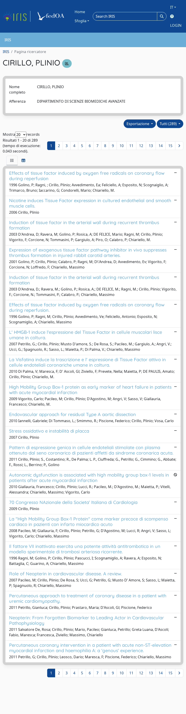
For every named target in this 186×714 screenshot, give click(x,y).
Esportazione (138, 123)
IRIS (6, 51)
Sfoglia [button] (80, 20)
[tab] (12, 160)
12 (141, 145)
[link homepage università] (51, 16)
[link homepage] (16, 16)
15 (170, 145)
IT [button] (171, 7)
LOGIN (175, 25)
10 (122, 145)
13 (151, 145)
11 (131, 145)
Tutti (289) (169, 123)
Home (80, 11)
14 (161, 145)
